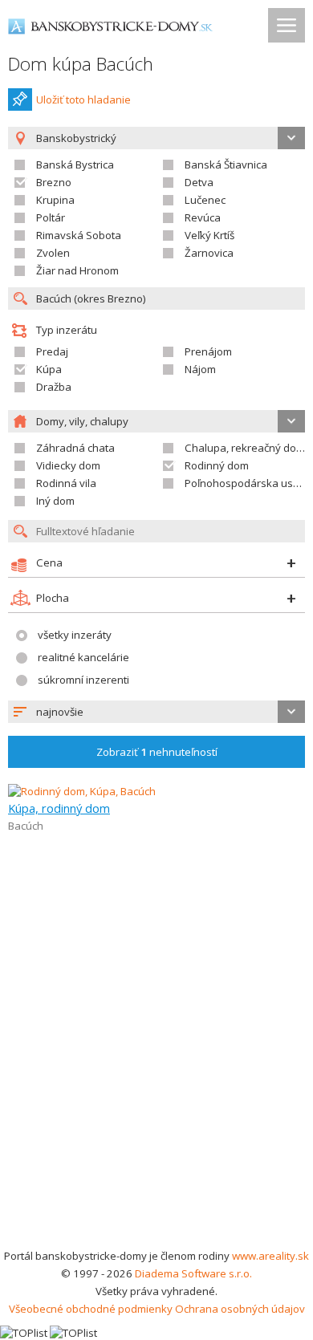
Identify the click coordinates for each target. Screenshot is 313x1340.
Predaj (52, 351)
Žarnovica (209, 253)
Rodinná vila (66, 483)
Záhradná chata (75, 448)
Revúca (203, 217)
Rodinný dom (217, 465)
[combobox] (156, 711)
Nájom (200, 369)
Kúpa (49, 369)
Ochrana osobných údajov (240, 1308)
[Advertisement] (156, 1082)
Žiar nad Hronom (77, 270)
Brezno (53, 182)
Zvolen (53, 253)
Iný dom (55, 500)
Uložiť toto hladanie (83, 99)
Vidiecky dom (68, 465)
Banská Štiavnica (226, 164)
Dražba (53, 387)
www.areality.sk (270, 1256)
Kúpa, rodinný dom (59, 808)
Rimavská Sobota (78, 235)
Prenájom (208, 351)
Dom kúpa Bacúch (80, 63)
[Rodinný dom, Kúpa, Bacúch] (82, 791)
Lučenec (205, 200)
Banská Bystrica (75, 164)
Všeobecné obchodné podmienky (91, 1308)
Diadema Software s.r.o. (193, 1273)
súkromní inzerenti (83, 679)
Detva (199, 182)
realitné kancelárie (83, 657)
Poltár (50, 217)
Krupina (55, 200)
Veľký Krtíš (209, 235)
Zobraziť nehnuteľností (156, 752)
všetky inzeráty (75, 634)
